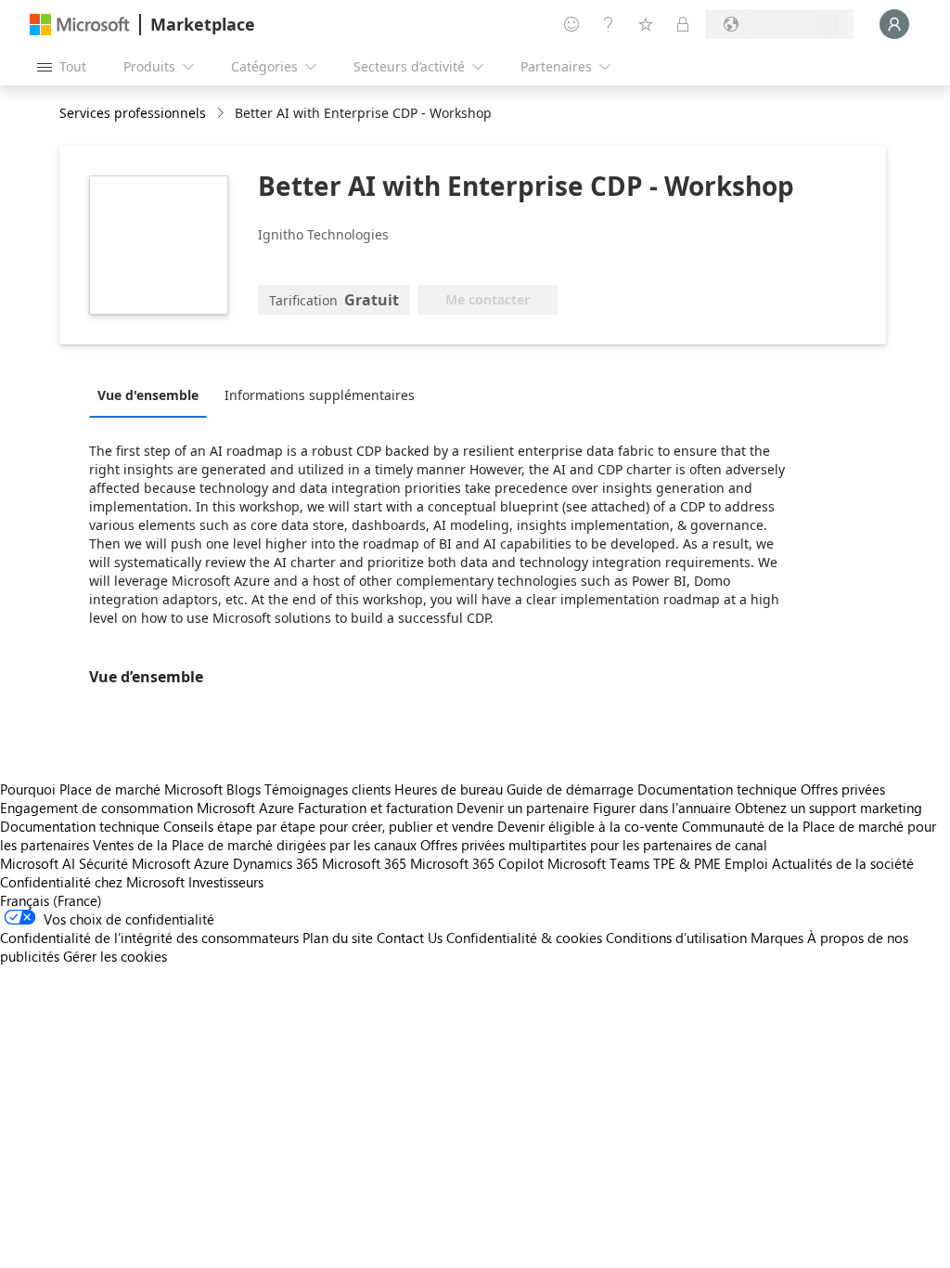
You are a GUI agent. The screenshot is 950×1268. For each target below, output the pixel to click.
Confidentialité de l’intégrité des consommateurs (149, 937)
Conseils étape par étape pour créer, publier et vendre (328, 826)
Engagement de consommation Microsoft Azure (149, 807)
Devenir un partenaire (522, 807)
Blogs (243, 789)
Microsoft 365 (364, 863)
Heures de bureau (448, 789)
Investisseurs (225, 882)
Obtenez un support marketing (828, 807)
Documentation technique (717, 789)
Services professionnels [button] (132, 113)
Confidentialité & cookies (524, 937)
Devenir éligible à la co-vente (587, 826)
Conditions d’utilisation (676, 937)
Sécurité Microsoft (134, 863)
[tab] (152, 394)
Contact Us (410, 937)
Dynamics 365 (275, 863)
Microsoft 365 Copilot (477, 863)
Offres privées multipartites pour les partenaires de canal (593, 844)
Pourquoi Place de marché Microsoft (111, 789)
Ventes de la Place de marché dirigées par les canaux (255, 844)
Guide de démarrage (570, 789)
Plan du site (337, 937)
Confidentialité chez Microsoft (92, 882)
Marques (777, 937)
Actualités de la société (843, 863)
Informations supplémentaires (320, 395)
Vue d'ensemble (148, 395)
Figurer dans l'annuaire (662, 807)
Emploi (746, 863)
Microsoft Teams (598, 863)
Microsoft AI (37, 863)
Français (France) (51, 900)
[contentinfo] (222, 114)
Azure (211, 863)
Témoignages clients (327, 789)
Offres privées (843, 789)
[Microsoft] (80, 24)
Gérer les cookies (115, 956)
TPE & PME (687, 863)
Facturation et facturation (375, 807)
